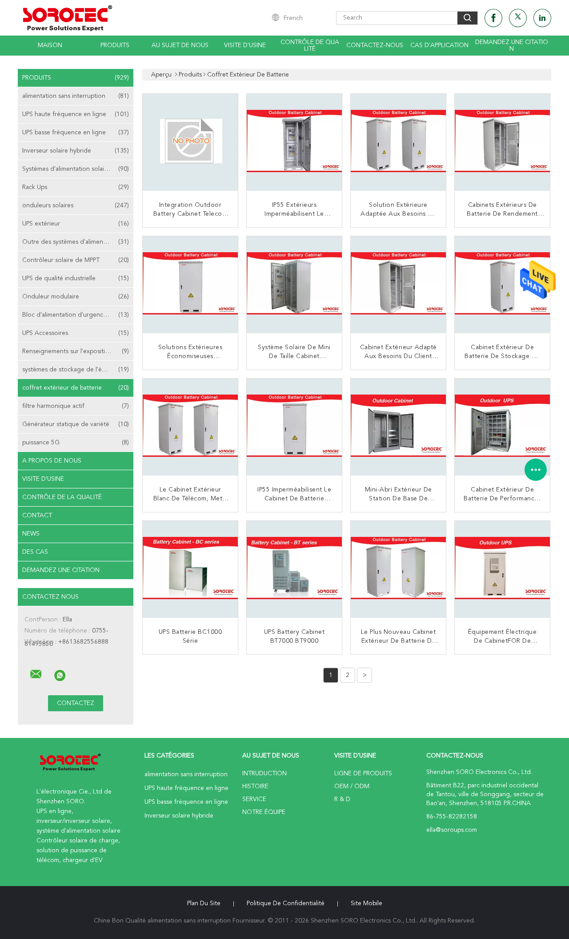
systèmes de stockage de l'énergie (75, 370)
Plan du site (203, 903)
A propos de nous (51, 461)
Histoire (255, 786)
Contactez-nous (374, 45)
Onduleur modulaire (75, 297)
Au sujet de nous (180, 45)
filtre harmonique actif (75, 406)
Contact (37, 515)
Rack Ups (75, 187)
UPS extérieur (75, 224)
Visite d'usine (245, 45)
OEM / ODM (351, 786)
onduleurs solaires (75, 205)
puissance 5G (75, 442)
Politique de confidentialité (286, 903)
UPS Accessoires (75, 333)
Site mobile (366, 903)
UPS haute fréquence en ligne (75, 114)
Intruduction (264, 773)
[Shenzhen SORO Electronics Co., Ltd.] (36, 674)
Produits (114, 45)
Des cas (35, 552)
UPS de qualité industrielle (75, 278)
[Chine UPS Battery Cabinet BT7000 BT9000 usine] (295, 569)
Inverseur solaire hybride (75, 151)
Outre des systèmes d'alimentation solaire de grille (77, 242)
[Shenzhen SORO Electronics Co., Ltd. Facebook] (493, 18)
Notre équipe (263, 812)
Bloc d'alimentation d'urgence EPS (75, 315)
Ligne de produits (363, 773)
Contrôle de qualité (309, 45)
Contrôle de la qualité (62, 497)
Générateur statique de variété (75, 424)
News (31, 534)
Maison (50, 45)
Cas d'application (439, 45)
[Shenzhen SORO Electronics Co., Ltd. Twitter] (518, 18)
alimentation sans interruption (75, 96)
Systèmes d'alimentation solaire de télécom (77, 169)
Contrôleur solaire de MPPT (75, 260)
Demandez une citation (511, 45)
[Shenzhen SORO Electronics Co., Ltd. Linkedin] (542, 18)
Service (254, 799)
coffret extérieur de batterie (75, 388)
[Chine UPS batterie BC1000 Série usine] (191, 569)
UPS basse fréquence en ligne (75, 132)
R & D (342, 799)
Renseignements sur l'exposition (75, 351)
